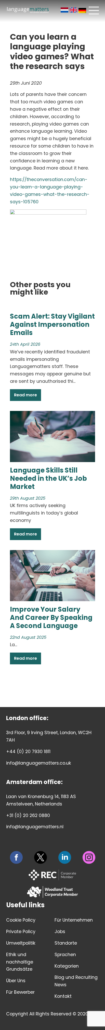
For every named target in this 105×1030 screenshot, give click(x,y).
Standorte (66, 943)
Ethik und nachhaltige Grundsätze (19, 961)
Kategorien (67, 966)
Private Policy (20, 931)
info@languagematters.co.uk (38, 763)
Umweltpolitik (20, 943)
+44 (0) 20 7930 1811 (28, 751)
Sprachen (65, 954)
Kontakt (63, 996)
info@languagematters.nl (34, 827)
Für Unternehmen (74, 920)
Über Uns (15, 981)
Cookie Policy (20, 920)
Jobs (60, 931)
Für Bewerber (20, 992)
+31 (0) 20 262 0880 (28, 815)
